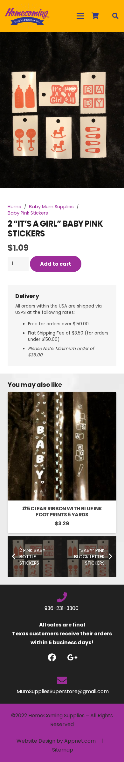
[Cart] (95, 16)
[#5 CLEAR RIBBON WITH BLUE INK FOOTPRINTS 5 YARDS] (62, 396)
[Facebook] (51, 657)
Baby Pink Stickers (28, 213)
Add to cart (55, 264)
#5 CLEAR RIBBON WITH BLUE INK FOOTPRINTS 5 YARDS (62, 511)
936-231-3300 (62, 608)
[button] (114, 42)
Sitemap (62, 749)
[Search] (115, 16)
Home (14, 206)
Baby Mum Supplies (51, 206)
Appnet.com (80, 741)
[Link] (27, 16)
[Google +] (72, 657)
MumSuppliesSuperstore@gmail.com (62, 691)
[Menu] (80, 16)
